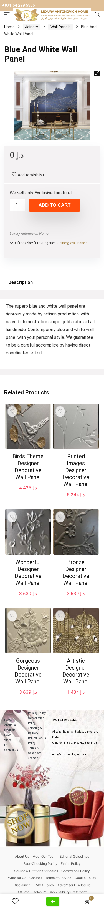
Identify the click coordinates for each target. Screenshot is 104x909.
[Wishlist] (17, 901)
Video (7, 740)
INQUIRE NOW (52, 901)
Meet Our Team (44, 856)
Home (9, 27)
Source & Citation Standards (36, 871)
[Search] (97, 15)
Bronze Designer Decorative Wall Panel (75, 572)
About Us (10, 725)
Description (20, 282)
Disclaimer (22, 885)
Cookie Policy (85, 878)
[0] (86, 901)
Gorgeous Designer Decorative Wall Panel (28, 671)
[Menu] (7, 15)
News (7, 735)
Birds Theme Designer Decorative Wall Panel (28, 466)
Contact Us (11, 750)
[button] (97, 73)
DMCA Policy (43, 885)
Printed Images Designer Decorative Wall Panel (75, 470)
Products (9, 730)
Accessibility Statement (68, 892)
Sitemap (33, 758)
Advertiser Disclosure (73, 885)
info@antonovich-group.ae (69, 754)
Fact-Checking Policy (40, 864)
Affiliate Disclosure (32, 892)
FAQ (7, 745)
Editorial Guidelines (74, 856)
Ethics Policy (71, 864)
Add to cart (54, 205)
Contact (35, 878)
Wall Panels (60, 27)
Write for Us (17, 878)
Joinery (31, 27)
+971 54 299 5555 (18, 5)
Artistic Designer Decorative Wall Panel (75, 671)
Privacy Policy (37, 713)
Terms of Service (58, 878)
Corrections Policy (75, 871)
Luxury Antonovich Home (29, 233)
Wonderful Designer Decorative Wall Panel (28, 572)
